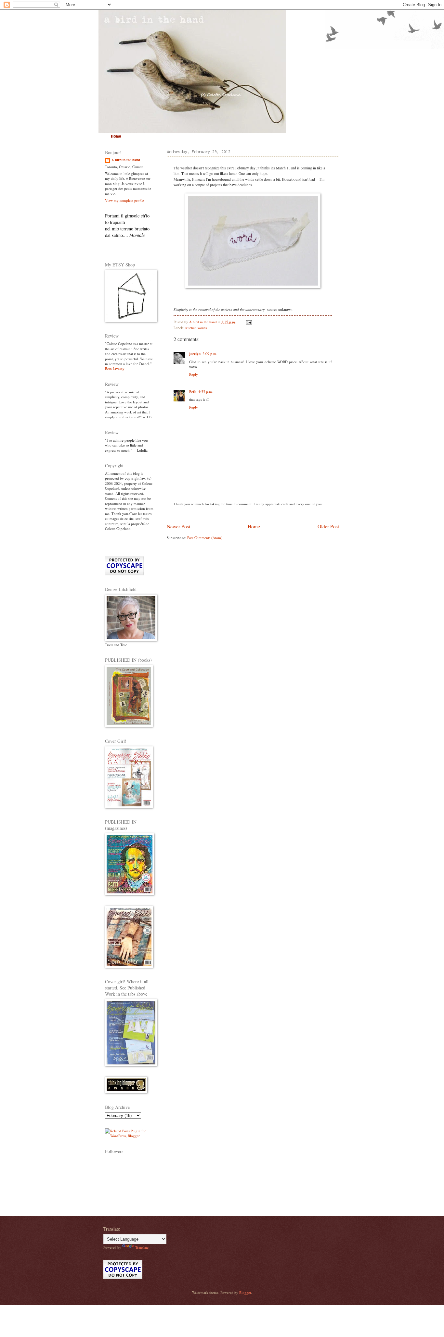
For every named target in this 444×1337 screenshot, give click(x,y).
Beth (192, 391)
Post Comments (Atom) (204, 537)
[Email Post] (248, 321)
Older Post (328, 526)
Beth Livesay (114, 368)
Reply (193, 374)
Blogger (245, 1292)
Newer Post (178, 526)
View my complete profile (124, 200)
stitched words (196, 327)
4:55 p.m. (205, 391)
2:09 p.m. (209, 353)
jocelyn (195, 353)
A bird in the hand (125, 160)
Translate (142, 1247)
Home (116, 136)
